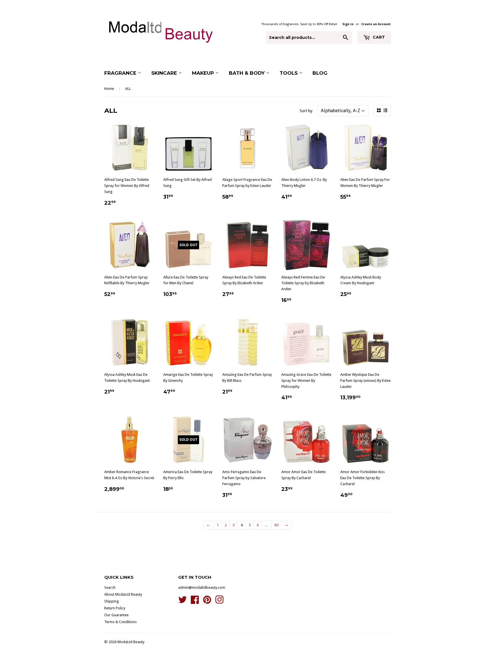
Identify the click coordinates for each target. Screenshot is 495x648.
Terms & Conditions (120, 622)
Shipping (111, 601)
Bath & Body (247, 73)
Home (109, 88)
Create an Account (376, 24)
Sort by (306, 110)
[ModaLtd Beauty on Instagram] (219, 602)
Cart (378, 37)
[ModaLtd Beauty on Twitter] (182, 602)
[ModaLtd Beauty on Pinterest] (207, 602)
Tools (289, 73)
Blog (320, 73)
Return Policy (114, 608)
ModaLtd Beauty (130, 642)
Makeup (203, 73)
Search (109, 587)
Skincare (164, 73)
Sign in (347, 24)
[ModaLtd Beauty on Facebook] (194, 602)
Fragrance (121, 73)
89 (276, 525)
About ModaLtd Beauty (123, 594)
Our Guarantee (116, 615)
